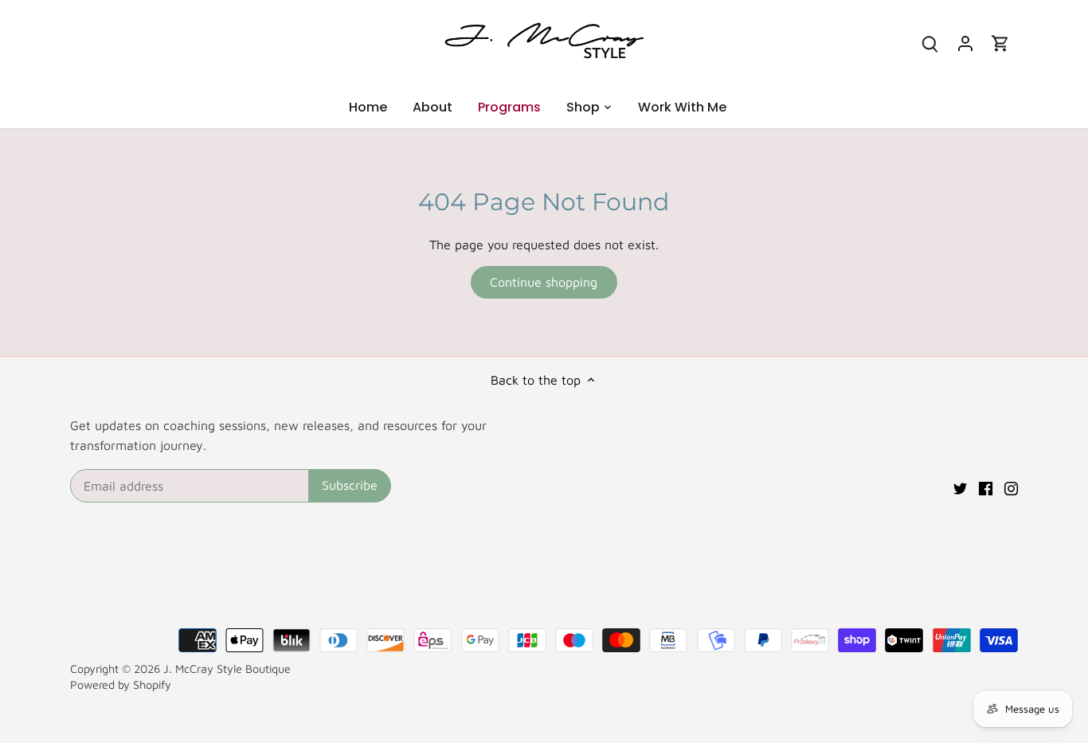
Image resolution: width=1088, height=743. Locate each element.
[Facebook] (985, 486)
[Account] (965, 43)
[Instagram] (1011, 486)
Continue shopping (543, 282)
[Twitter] (960, 486)
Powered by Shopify (120, 684)
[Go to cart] (1000, 43)
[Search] (930, 43)
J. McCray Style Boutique (227, 668)
